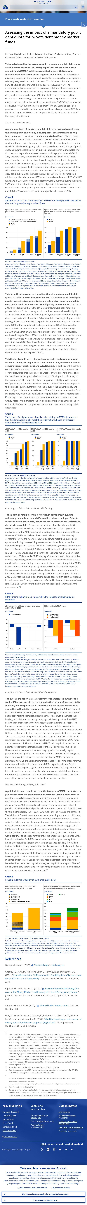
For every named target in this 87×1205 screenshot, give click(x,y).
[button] (82, 2)
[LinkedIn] (48, 1149)
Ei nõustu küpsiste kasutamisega (45, 1200)
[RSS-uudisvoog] (71, 1149)
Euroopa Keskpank (11, 1112)
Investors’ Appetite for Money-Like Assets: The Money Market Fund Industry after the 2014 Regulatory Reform (42, 990)
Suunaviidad (8, 1120)
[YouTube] (60, 1149)
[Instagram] (54, 1149)
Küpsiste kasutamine (61, 1188)
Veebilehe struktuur (10, 1137)
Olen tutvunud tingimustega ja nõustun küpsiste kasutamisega (45, 1194)
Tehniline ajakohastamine (42, 1121)
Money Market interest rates (54, 1006)
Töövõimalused (9, 1116)
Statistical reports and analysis (49, 965)
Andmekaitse (64, 1112)
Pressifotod (8, 1123)
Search (75, 7)
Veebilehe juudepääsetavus (71, 1128)
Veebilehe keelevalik (68, 1131)
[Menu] (83, 7)
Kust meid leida (9, 1131)
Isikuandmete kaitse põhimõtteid (33, 1188)
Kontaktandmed (10, 1127)
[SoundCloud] (66, 1149)
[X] (42, 1149)
